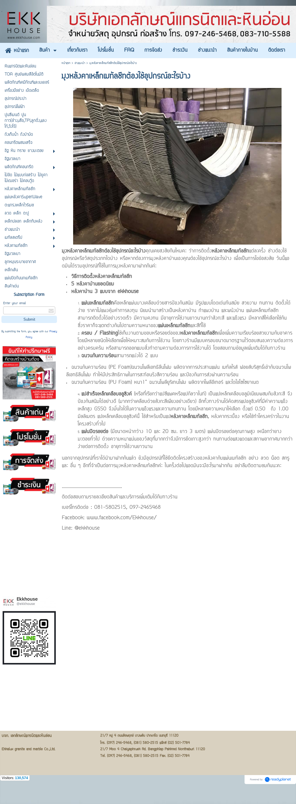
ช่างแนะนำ (80, 63)
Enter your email (14, 303)
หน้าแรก (66, 63)
